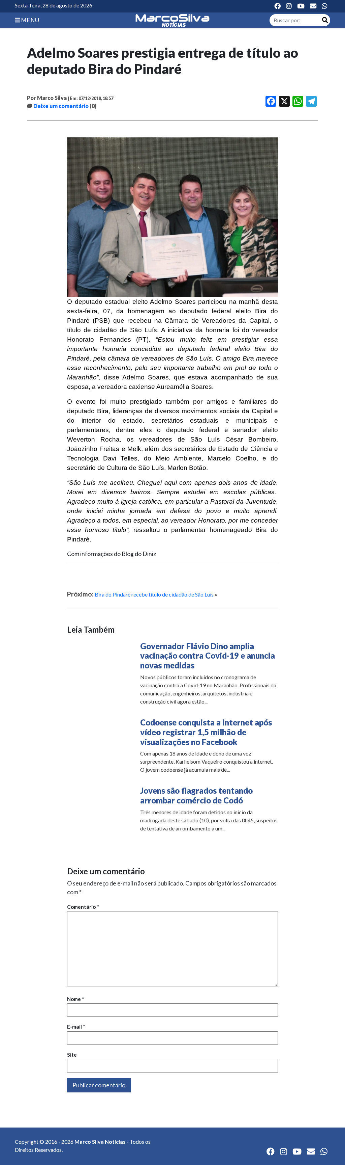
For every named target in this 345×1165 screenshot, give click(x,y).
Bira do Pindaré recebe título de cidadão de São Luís (154, 594)
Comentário (83, 907)
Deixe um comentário (61, 106)
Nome (75, 999)
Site (72, 1055)
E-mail (76, 1027)
